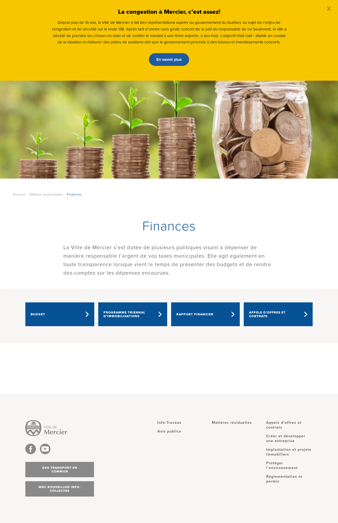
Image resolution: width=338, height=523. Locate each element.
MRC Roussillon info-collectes (60, 489)
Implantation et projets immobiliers (288, 452)
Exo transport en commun (59, 469)
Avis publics (169, 431)
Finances (74, 194)
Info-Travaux (169, 422)
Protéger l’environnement (282, 465)
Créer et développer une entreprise (285, 438)
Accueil (19, 194)
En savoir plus (169, 59)
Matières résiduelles (232, 422)
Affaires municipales (46, 194)
